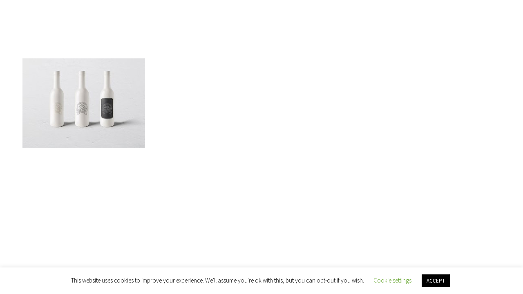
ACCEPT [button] (436, 280)
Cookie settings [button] (392, 280)
